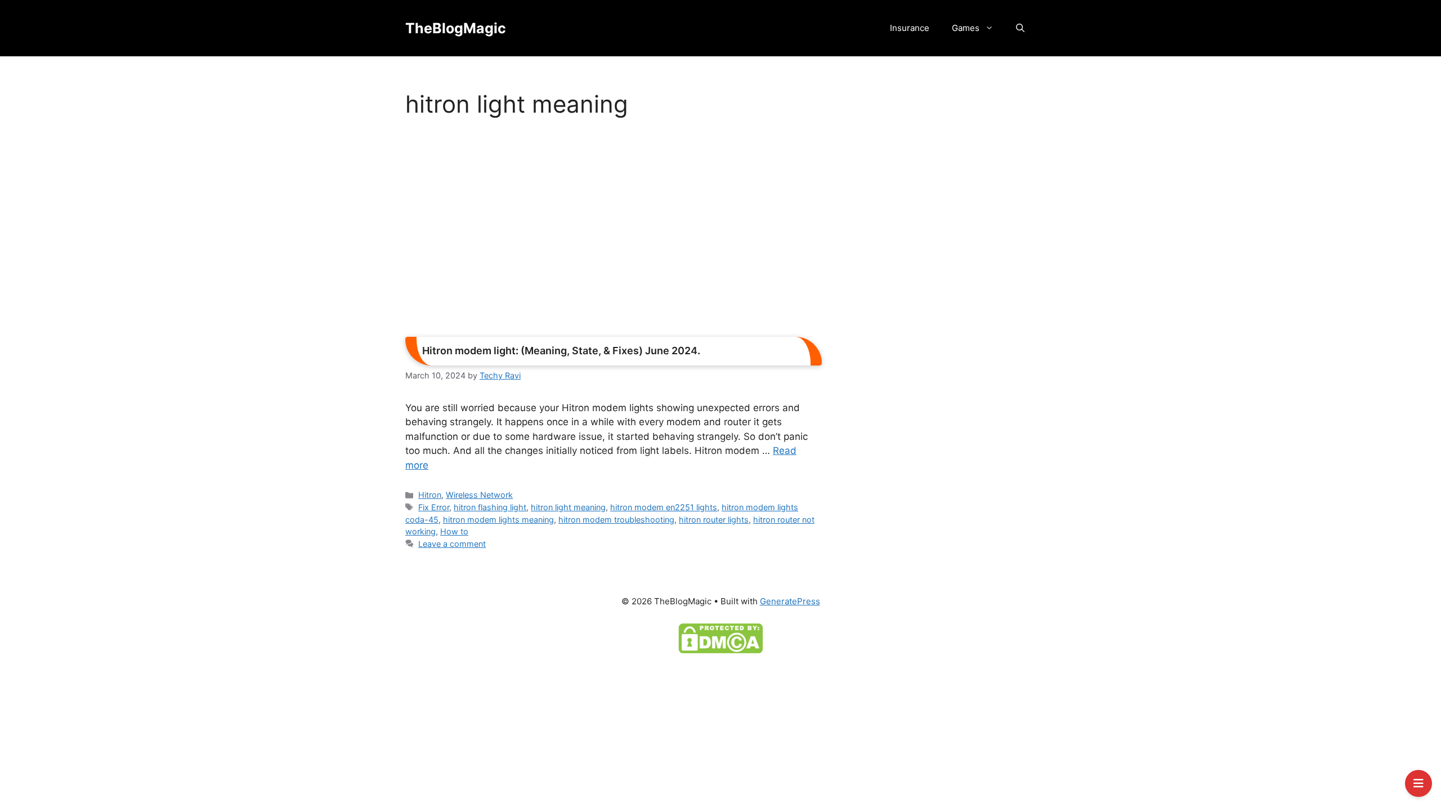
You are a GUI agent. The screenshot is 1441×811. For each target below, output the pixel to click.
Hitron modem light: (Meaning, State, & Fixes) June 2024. (561, 351)
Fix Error (433, 507)
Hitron (429, 495)
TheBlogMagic (455, 28)
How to (454, 531)
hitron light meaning (568, 507)
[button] (1020, 28)
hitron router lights (714, 519)
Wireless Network (479, 495)
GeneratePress (790, 601)
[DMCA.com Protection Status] (720, 637)
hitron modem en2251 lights (663, 507)
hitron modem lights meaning (498, 519)
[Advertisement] (613, 231)
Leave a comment (452, 544)
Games (965, 28)
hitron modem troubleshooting (616, 519)
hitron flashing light (490, 507)
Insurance (909, 28)
